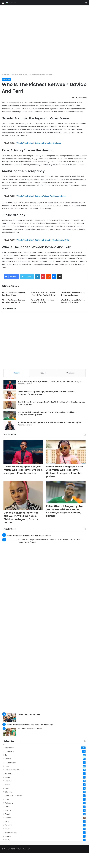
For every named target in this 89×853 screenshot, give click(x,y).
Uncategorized (10, 762)
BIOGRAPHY (9, 748)
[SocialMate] (11, 2)
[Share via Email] (59, 276)
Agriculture (9, 803)
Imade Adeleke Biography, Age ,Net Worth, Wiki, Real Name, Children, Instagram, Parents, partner (64, 471)
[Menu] (3, 3)
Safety (7, 840)
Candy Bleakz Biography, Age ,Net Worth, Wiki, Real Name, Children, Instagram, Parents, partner (20, 517)
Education (8, 792)
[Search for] (86, 3)
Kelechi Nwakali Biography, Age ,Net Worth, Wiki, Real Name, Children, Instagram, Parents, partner (64, 511)
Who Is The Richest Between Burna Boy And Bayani (73, 301)
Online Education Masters (29, 714)
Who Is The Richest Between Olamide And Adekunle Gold (43, 294)
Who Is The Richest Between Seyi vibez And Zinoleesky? (30, 724)
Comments (70, 373)
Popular (43, 373)
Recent (16, 373)
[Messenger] (54, 276)
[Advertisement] (44, 22)
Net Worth (8, 773)
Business (8, 818)
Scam (7, 799)
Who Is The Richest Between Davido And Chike (43, 301)
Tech (7, 821)
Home (5, 74)
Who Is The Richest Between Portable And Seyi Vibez (29, 535)
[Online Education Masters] (9, 717)
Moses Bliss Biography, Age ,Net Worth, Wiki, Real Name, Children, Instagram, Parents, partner (23, 470)
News (7, 766)
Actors (7, 777)
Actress (8, 784)
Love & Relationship (12, 770)
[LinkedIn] (37, 276)
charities (8, 829)
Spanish (8, 836)
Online (7, 807)
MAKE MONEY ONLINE (13, 796)
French (7, 814)
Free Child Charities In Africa (30, 729)
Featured (8, 825)
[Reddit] (48, 276)
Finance (8, 810)
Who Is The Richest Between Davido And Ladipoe (73, 294)
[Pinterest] (43, 276)
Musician (8, 781)
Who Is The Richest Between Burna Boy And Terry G (13, 301)
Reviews (8, 759)
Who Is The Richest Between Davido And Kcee (13, 294)
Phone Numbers (11, 832)
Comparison (13, 74)
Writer (7, 788)
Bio (6, 755)
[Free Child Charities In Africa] (9, 732)
